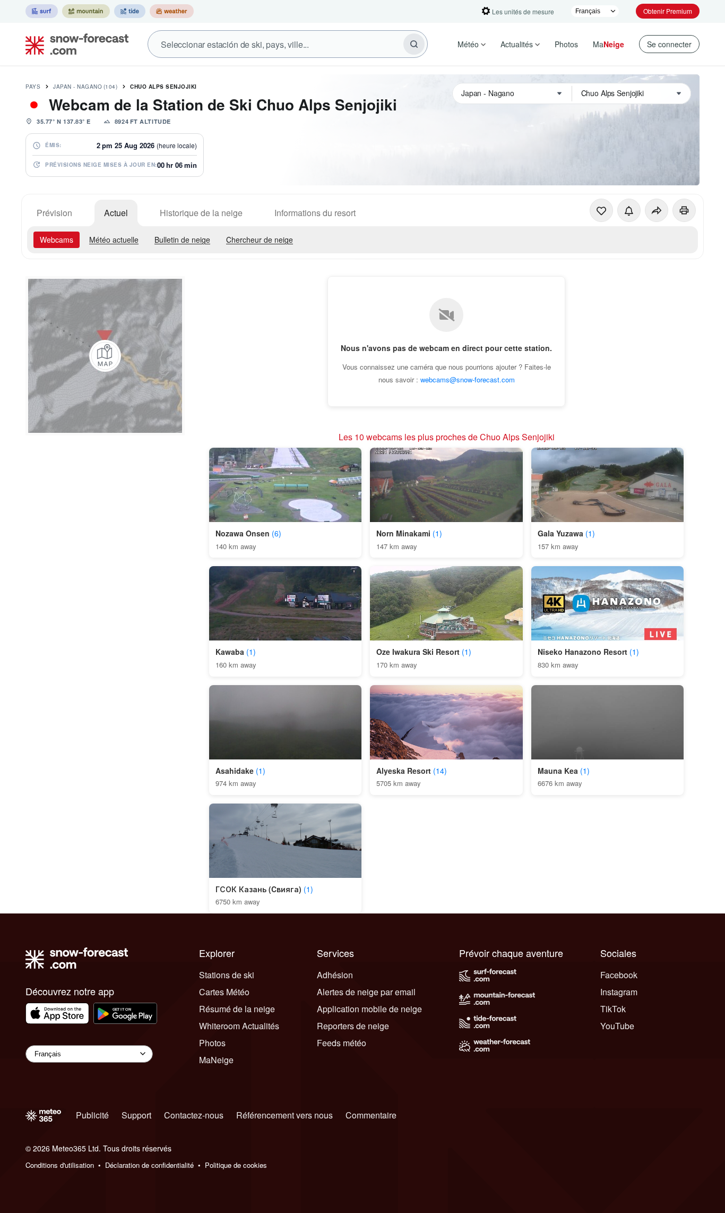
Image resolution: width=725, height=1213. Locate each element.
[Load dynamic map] (105, 356)
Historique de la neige (201, 213)
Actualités (516, 44)
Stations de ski (226, 975)
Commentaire (371, 1115)
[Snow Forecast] (73, 44)
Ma (608, 44)
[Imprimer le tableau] (684, 210)
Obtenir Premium (667, 10)
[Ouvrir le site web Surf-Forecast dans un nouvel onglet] (41, 11)
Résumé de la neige (237, 1009)
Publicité (92, 1115)
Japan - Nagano (85, 86)
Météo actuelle (114, 239)
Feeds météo (341, 1043)
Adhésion (335, 975)
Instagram (618, 992)
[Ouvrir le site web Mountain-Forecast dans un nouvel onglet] (86, 11)
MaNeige (216, 1060)
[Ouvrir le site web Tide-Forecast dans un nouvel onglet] (129, 11)
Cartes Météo (224, 992)
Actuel (116, 213)
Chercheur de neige (259, 239)
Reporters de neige (353, 1026)
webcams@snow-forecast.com (467, 379)
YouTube (617, 1026)
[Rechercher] (414, 44)
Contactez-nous (193, 1115)
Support (136, 1115)
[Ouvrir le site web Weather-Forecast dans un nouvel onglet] (172, 11)
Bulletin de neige (182, 239)
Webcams (56, 239)
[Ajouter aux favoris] (601, 210)
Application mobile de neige (369, 1009)
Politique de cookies (236, 1165)
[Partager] (656, 210)
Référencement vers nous (284, 1115)
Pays (32, 86)
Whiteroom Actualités (239, 1026)
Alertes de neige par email (366, 992)
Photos (566, 44)
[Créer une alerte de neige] (629, 210)
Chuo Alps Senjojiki (163, 86)
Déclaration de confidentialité (149, 1165)
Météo (468, 44)
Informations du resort (315, 213)
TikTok (613, 1009)
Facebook (618, 975)
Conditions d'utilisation (59, 1165)
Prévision (54, 213)
